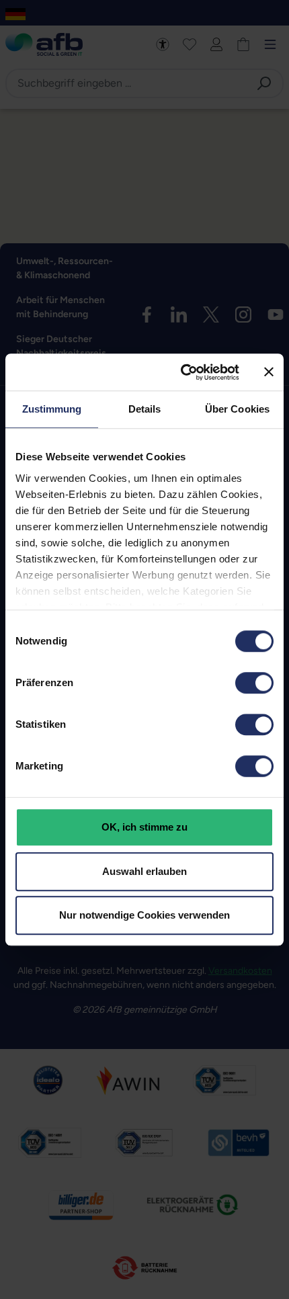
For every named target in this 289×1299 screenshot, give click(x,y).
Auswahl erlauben (144, 871)
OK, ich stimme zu (144, 827)
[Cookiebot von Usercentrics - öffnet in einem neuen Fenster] (181, 372)
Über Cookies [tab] (237, 409)
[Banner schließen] (269, 372)
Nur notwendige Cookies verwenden (144, 915)
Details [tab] (144, 409)
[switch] (254, 683)
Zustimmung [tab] (52, 409)
